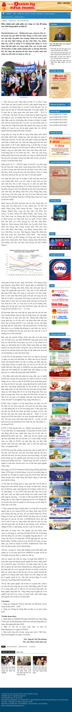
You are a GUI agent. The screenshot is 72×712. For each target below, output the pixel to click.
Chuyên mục (12, 20)
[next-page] (5, 678)
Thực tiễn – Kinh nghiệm (37, 13)
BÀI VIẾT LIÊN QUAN (8, 652)
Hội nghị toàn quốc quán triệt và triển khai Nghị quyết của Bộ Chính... (61, 62)
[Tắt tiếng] (66, 248)
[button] (68, 13)
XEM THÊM (19, 652)
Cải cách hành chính (7, 17)
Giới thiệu (8, 13)
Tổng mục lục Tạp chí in (57, 104)
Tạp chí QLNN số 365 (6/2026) (58, 120)
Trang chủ (4, 20)
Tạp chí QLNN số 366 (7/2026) (58, 117)
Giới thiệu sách (55, 201)
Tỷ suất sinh (32, 646)
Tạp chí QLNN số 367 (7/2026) (58, 114)
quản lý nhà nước (23, 646)
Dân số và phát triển (12, 646)
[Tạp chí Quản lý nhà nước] (36, 6)
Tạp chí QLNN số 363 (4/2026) (58, 125)
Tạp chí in (55, 88)
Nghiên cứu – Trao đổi (23, 13)
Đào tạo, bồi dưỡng (49, 13)
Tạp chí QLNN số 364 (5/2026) (58, 122)
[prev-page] (2, 678)
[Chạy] (52, 248)
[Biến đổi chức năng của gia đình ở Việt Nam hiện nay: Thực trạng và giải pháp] (40, 661)
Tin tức (14, 13)
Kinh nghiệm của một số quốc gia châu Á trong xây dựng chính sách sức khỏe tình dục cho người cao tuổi (24, 670)
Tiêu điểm (53, 24)
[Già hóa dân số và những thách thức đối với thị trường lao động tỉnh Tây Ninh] (8, 661)
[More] (45, 28)
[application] (60, 244)
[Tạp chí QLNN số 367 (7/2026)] (60, 85)
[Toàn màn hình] (68, 248)
